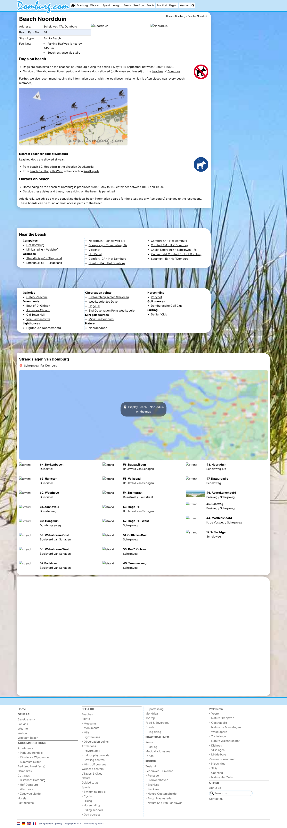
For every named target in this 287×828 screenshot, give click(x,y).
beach (120, 78)
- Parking (151, 746)
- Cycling (87, 796)
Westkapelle (91, 171)
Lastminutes (26, 802)
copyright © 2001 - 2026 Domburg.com (83, 823)
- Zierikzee (152, 789)
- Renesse (152, 775)
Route (149, 742)
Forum (149, 755)
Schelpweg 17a (53, 26)
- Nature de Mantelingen (225, 727)
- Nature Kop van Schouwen (163, 802)
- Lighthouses (91, 737)
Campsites (25, 771)
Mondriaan (152, 713)
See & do (138, 5)
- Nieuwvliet (217, 763)
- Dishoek (215, 745)
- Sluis (213, 768)
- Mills (86, 732)
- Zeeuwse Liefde (29, 793)
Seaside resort (27, 719)
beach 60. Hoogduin (43, 166)
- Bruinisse (152, 784)
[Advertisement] (241, 101)
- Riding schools (92, 810)
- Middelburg (217, 754)
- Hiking (87, 800)
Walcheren (216, 709)
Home (22, 709)
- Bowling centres (93, 760)
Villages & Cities (92, 773)
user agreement (45, 823)
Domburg (82, 5)
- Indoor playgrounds (96, 755)
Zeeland (150, 766)
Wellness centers (93, 768)
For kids (23, 724)
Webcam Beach (28, 737)
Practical (162, 5)
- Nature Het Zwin (221, 777)
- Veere (214, 713)
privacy (58, 823)
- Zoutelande (217, 736)
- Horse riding (91, 805)
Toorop (150, 718)
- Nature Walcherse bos (224, 740)
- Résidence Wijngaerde (33, 757)
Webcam (95, 5)
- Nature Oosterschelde (160, 793)
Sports (86, 787)
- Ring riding (153, 731)
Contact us (216, 798)
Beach (127, 5)
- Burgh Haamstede (158, 798)
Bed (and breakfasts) (31, 766)
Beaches (87, 714)
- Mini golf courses (94, 764)
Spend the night (111, 5)
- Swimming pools (94, 791)
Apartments (25, 748)
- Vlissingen (217, 750)
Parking (58, 43)
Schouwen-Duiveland (159, 771)
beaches (64, 66)
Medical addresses (157, 751)
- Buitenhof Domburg (31, 780)
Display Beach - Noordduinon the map (145, 409)
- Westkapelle (218, 731)
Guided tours (90, 782)
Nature (86, 778)
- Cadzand (216, 772)
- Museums (89, 723)
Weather (184, 5)
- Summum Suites (29, 761)
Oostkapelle (85, 166)
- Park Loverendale (30, 752)
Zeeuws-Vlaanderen (222, 759)
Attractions (89, 746)
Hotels (22, 798)
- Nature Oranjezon (221, 718)
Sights (86, 718)
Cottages (24, 775)
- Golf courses (91, 814)
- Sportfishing (154, 709)
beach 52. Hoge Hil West (46, 171)
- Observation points (95, 741)
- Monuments (90, 728)
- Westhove (25, 789)
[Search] (193, 5)
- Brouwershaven (156, 780)
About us (215, 787)
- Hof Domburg (28, 784)
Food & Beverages (157, 722)
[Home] (73, 5)
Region (173, 5)
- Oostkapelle (218, 722)
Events (150, 5)
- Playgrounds (91, 750)
